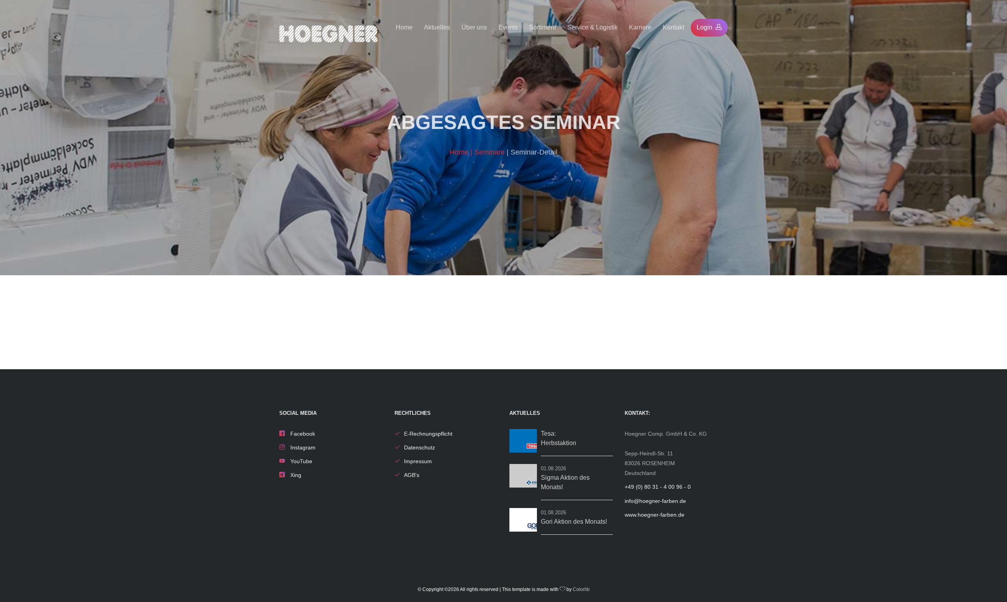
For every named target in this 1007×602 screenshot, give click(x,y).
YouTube (300, 461)
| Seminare (488, 152)
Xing (295, 475)
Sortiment (542, 27)
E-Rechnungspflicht (428, 434)
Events (508, 27)
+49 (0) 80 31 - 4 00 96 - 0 (658, 487)
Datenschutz (419, 447)
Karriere (640, 27)
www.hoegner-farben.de (654, 515)
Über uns (474, 27)
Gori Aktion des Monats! (574, 521)
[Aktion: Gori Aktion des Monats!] (523, 520)
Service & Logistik (592, 27)
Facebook (302, 434)
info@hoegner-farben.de (655, 501)
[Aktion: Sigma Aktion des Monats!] (523, 476)
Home (404, 27)
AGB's (411, 475)
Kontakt (673, 27)
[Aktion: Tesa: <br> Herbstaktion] (523, 441)
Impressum (418, 461)
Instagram (302, 447)
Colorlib (581, 589)
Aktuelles (437, 27)
